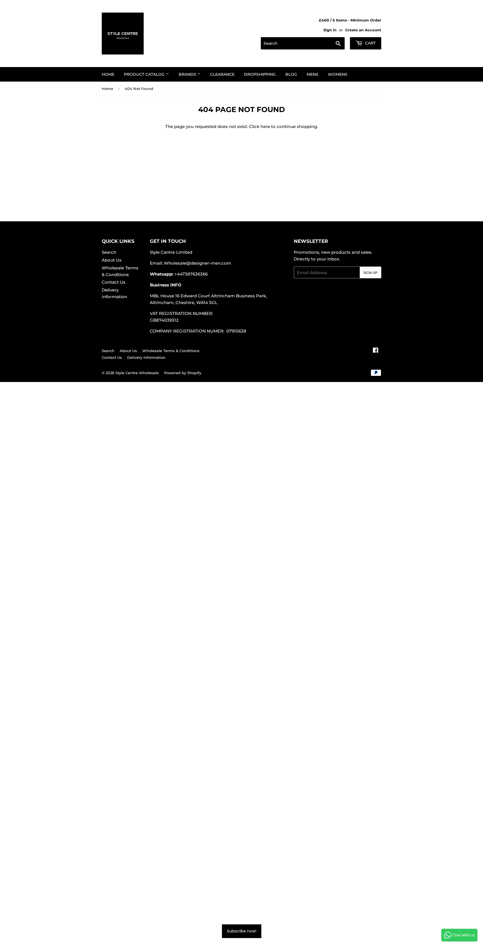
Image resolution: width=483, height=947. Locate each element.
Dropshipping (260, 74)
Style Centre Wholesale (137, 373)
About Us (112, 260)
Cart (370, 43)
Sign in (330, 30)
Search (109, 252)
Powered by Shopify (182, 373)
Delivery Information (146, 357)
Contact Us (114, 282)
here (265, 126)
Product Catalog (145, 74)
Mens (312, 74)
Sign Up (370, 272)
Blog (291, 74)
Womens (337, 74)
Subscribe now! (241, 931)
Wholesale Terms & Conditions (171, 350)
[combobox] (303, 43)
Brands (188, 74)
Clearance (222, 74)
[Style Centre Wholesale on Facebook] (375, 350)
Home (108, 74)
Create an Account (363, 30)
